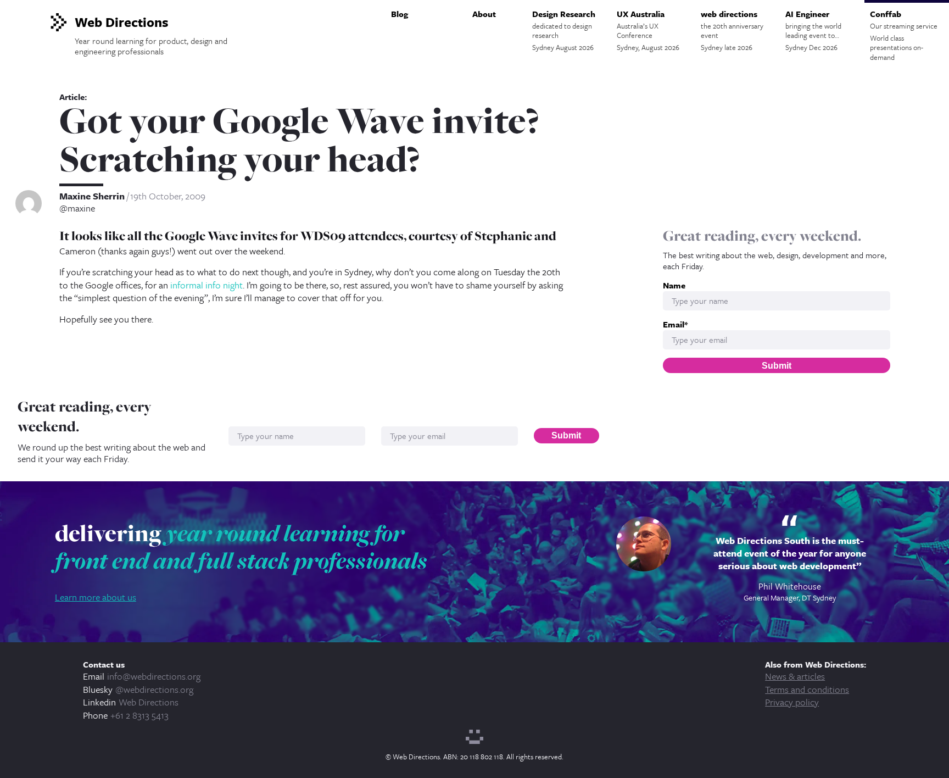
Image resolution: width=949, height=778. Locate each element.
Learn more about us (95, 597)
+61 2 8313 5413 (139, 715)
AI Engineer (813, 30)
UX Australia (648, 30)
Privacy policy (792, 702)
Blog (399, 14)
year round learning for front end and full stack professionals (241, 546)
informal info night (206, 285)
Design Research (563, 30)
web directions (732, 30)
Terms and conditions (807, 689)
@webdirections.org (154, 689)
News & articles (795, 676)
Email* (675, 324)
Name (674, 285)
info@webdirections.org (153, 676)
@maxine (77, 208)
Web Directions (148, 702)
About (484, 14)
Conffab (903, 35)
